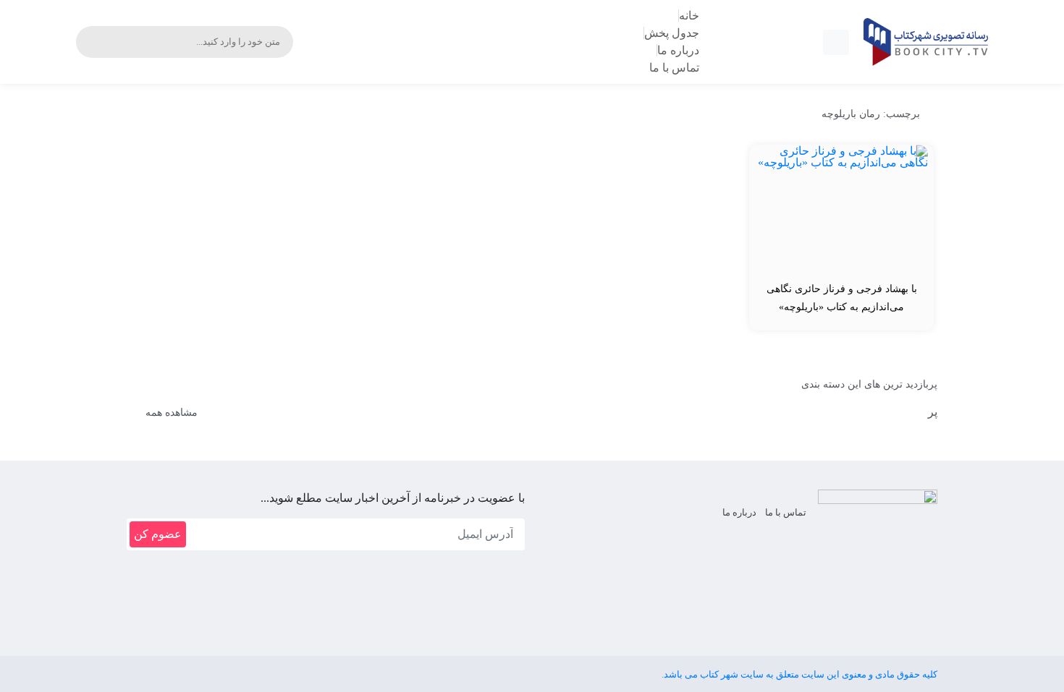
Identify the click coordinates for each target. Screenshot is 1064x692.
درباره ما (739, 512)
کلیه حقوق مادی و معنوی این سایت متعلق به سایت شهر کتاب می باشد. (799, 674)
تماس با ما (785, 512)
